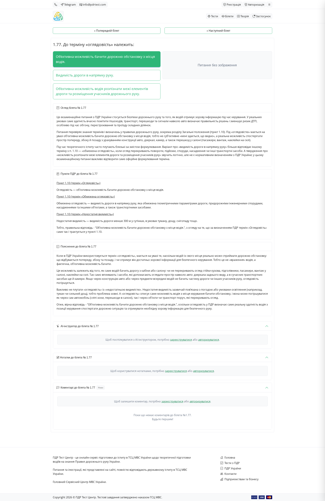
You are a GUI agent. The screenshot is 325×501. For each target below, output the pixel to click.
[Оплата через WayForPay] (254, 497)
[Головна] (58, 16)
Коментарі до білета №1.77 (82, 387)
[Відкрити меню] (269, 4)
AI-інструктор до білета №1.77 (80, 326)
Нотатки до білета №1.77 (76, 357)
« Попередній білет (106, 30)
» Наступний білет (218, 30)
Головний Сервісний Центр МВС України (79, 482)
